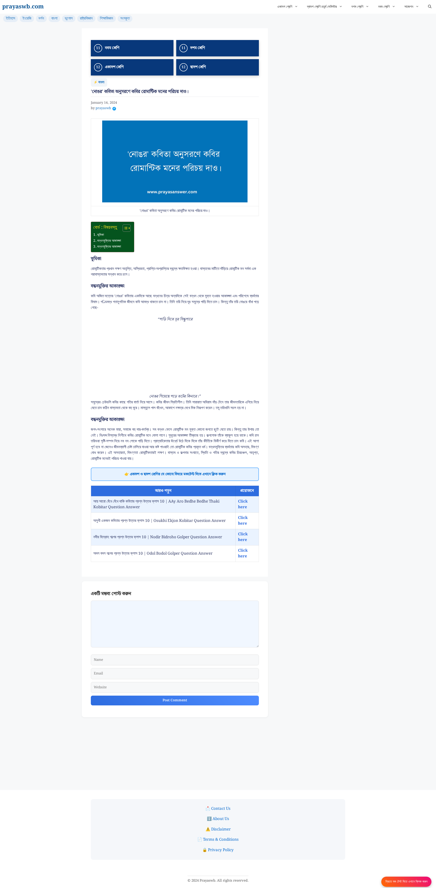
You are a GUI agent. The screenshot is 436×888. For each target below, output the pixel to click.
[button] (430, 7)
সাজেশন (408, 7)
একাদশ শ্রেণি (284, 7)
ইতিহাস (10, 18)
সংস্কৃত (125, 18)
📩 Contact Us (218, 808)
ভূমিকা (100, 235)
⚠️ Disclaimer (218, 829)
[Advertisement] (175, 360)
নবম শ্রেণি (384, 7)
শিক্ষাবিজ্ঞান (106, 18)
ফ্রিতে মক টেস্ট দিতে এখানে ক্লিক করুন (406, 881)
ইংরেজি (26, 18)
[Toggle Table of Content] (124, 228)
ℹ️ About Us (218, 819)
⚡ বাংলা (99, 82)
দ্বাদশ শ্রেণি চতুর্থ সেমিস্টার (322, 7)
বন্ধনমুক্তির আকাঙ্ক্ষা (109, 241)
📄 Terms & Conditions (218, 839)
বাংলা (54, 18)
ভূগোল (69, 18)
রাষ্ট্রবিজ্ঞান (86, 18)
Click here (243, 504)
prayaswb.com (23, 6)
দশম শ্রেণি (357, 7)
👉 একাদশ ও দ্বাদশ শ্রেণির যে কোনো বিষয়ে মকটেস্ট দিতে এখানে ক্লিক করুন (174, 474)
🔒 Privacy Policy (218, 850)
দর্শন (41, 18)
